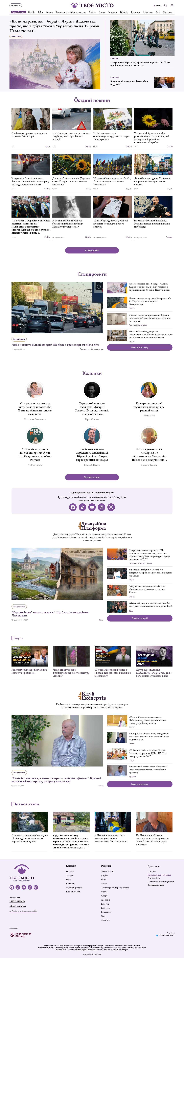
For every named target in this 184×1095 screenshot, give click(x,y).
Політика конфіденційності (161, 881)
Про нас (152, 871)
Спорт (102, 12)
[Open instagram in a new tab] (101, 507)
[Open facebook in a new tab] (73, 507)
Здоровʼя (112, 12)
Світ (158, 12)
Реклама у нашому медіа (159, 874)
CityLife (31, 12)
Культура (135, 12)
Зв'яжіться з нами (156, 884)
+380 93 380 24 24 (17, 901)
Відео (18, 638)
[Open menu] (172, 5)
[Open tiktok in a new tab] (82, 507)
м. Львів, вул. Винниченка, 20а (23, 910)
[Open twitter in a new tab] (111, 507)
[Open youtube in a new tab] (92, 507)
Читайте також (26, 804)
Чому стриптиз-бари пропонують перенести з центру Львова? (71, 672)
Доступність (154, 878)
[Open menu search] (165, 5)
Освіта (92, 12)
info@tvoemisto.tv (17, 906)
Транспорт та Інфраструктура (71, 12)
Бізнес (49, 12)
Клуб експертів (73, 891)
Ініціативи (148, 12)
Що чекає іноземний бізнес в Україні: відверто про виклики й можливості (113, 672)
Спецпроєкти (92, 274)
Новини (70, 871)
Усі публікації (18, 12)
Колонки (92, 373)
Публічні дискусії (74, 887)
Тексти (69, 875)
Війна (40, 12)
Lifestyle (124, 12)
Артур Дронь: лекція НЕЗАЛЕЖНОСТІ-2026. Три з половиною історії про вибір (153, 672)
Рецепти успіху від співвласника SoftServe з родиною (29, 671)
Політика (167, 12)
